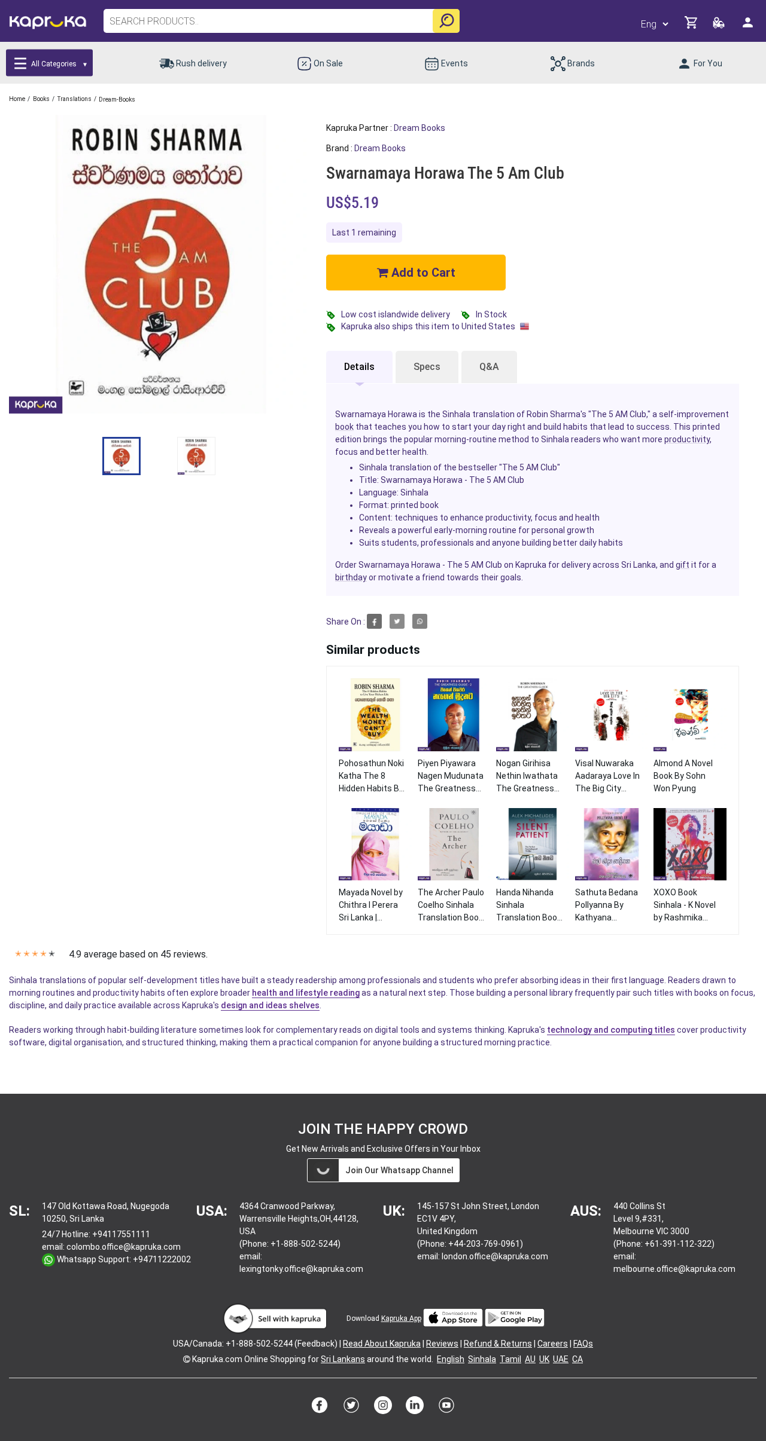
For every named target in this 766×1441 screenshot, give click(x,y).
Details (359, 366)
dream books (419, 128)
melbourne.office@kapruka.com (674, 1269)
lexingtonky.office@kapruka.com (301, 1269)
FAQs (583, 1343)
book (344, 427)
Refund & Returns (498, 1343)
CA (577, 1359)
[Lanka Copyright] (186, 1359)
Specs (427, 366)
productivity (687, 439)
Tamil (510, 1359)
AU (530, 1359)
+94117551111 (121, 1234)
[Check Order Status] (720, 26)
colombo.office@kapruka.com (123, 1247)
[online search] (446, 21)
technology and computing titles (611, 1030)
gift (682, 565)
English (450, 1359)
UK (544, 1359)
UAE (561, 1359)
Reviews (442, 1343)
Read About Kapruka (382, 1343)
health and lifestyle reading (306, 993)
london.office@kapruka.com (495, 1256)
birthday (351, 577)
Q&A (489, 366)
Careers (552, 1343)
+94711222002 (162, 1259)
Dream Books (380, 148)
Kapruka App (401, 1318)
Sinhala (482, 1359)
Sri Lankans (343, 1359)
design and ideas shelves (270, 1005)
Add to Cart (421, 272)
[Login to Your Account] (748, 27)
